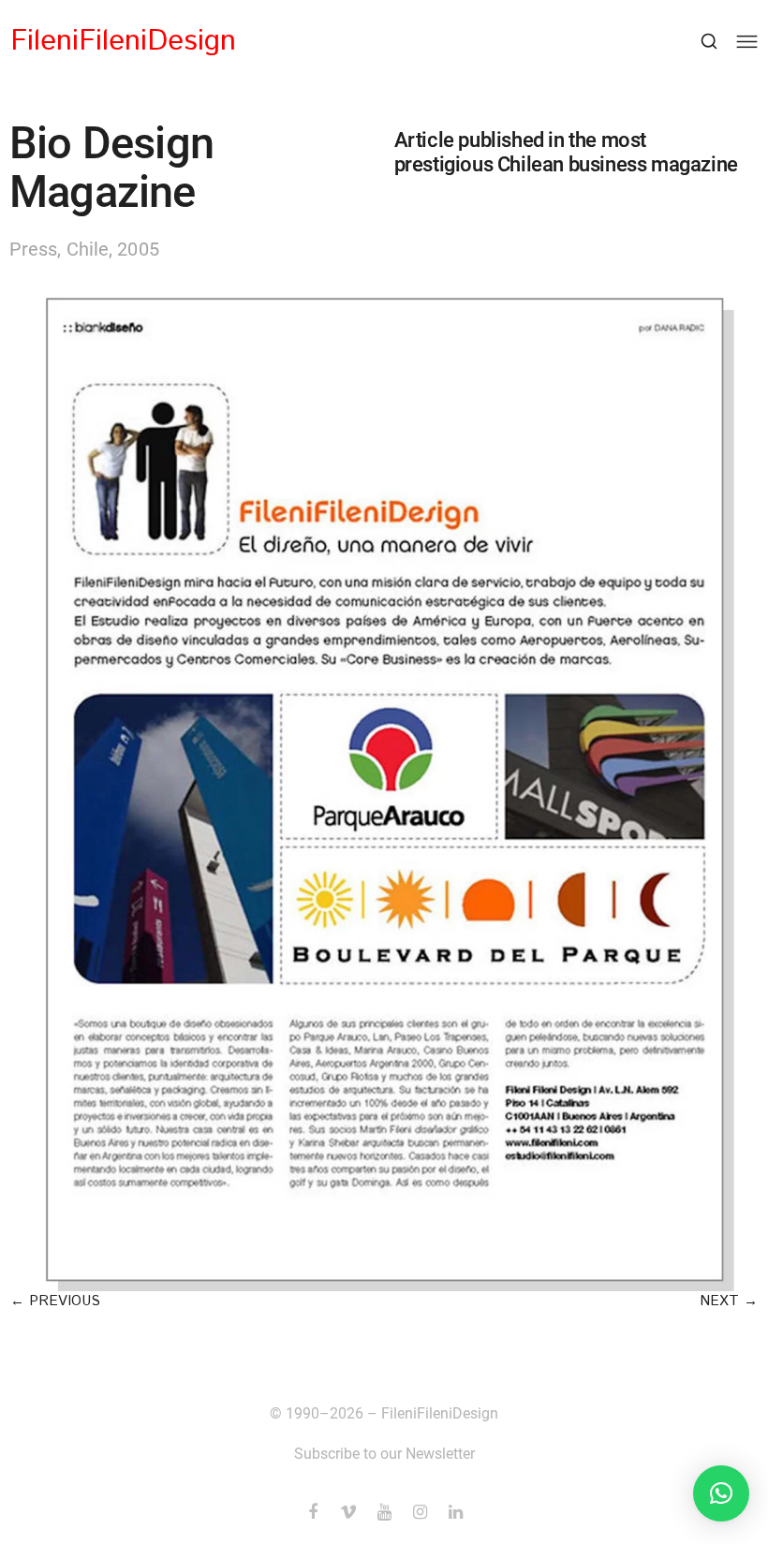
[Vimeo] (348, 1512)
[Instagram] (419, 1512)
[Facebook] (312, 1512)
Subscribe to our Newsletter (384, 1454)
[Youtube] (384, 1512)
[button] (55, 1301)
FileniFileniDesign (123, 41)
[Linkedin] (455, 1512)
